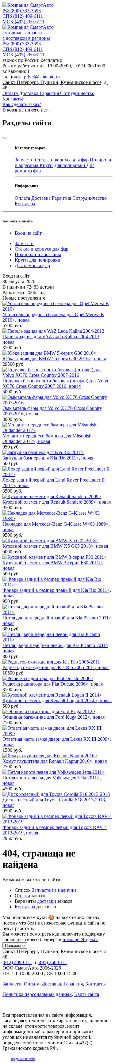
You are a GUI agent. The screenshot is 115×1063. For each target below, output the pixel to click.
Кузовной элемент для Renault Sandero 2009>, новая (56, 502)
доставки (46, 901)
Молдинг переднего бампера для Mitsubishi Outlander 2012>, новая (47, 438)
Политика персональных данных (37, 994)
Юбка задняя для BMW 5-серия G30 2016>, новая (54, 358)
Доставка (29, 93)
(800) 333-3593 (21, 10)
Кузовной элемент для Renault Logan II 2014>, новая (57, 700)
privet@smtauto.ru (42, 76)
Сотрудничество (77, 93)
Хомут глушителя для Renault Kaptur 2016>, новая (54, 761)
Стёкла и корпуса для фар (62, 159)
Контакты (12, 98)
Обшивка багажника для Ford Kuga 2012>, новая (53, 717)
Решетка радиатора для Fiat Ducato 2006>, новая (52, 684)
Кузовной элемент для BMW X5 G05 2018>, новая (55, 546)
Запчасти (25, 159)
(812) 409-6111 (22, 16)
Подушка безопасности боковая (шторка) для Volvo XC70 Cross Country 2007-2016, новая (55, 383)
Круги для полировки (63, 165)
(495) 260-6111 (23, 21)
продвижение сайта (23, 1059)
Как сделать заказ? (21, 104)
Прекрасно (15, 945)
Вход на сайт (28, 233)
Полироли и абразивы (38, 254)
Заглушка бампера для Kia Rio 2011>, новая (47, 457)
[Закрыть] (4, 137)
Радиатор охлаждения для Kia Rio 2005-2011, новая (55, 667)
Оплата (10, 93)
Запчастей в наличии (54, 890)
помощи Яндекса (80, 939)
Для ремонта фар (32, 265)
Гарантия (50, 93)
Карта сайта (86, 994)
